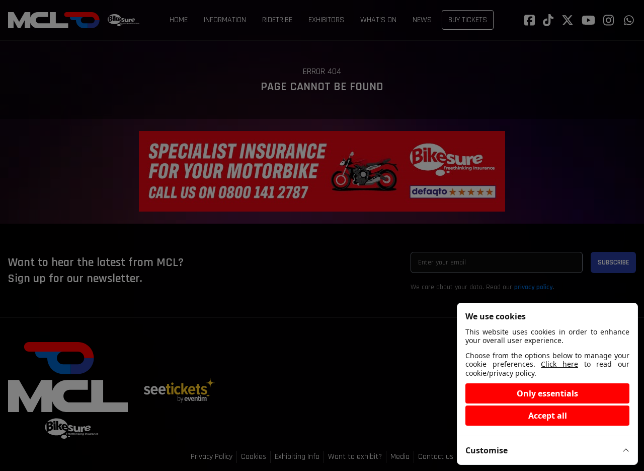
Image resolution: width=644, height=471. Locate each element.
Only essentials (547, 393)
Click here (559, 364)
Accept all (547, 415)
